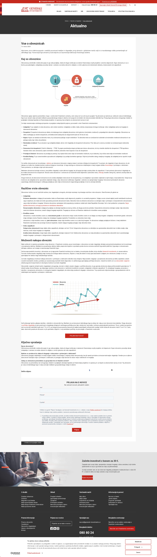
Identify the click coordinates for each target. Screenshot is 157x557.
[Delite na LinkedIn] (111, 370)
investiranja (108, 165)
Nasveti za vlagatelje (76, 21)
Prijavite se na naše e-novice (61, 523)
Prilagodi (137, 547)
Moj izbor (82, 496)
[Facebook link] (51, 528)
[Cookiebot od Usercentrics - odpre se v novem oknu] (15, 553)
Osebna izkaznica (27, 496)
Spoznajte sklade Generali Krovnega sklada (113, 5)
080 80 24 (86, 533)
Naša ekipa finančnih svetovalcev (32, 504)
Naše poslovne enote (28, 506)
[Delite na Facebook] (89, 370)
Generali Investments (109, 251)
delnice (49, 163)
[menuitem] (48, 5)
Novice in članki (113, 496)
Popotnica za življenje (86, 500)
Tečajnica (53, 500)
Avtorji (23, 530)
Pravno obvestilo (27, 522)
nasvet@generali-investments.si (89, 522)
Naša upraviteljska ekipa (29, 502)
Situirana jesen (84, 502)
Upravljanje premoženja (58, 498)
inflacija (100, 172)
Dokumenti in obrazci (115, 502)
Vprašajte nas (112, 504)
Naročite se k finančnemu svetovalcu (122, 529)
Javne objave (112, 498)
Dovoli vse (138, 542)
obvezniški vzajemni (122, 261)
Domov (67, 21)
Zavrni (138, 552)
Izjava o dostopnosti (28, 528)
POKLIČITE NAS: (89, 5)
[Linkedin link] (54, 528)
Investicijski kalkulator (57, 506)
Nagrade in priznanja (28, 500)
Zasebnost (25, 524)
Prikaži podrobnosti (33, 553)
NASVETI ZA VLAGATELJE (61, 5)
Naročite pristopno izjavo (58, 504)
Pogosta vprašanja (114, 500)
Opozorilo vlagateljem (28, 526)
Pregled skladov (55, 496)
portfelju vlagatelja (28, 325)
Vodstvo (24, 498)
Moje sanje (83, 498)
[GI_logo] (31, 11)
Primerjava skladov (56, 502)
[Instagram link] (58, 528)
